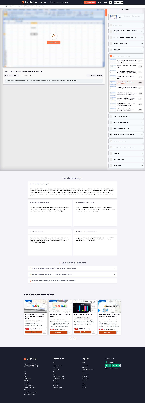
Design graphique (57, 365)
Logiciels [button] (85, 359)
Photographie (56, 383)
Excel (83, 371)
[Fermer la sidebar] (106, 12)
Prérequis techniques (29, 394)
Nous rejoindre (27, 383)
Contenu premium (53, 42)
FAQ (25, 374)
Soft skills (55, 385)
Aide (25, 371)
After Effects (85, 378)
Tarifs (105, 2)
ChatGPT (84, 383)
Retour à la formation (12, 75)
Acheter (34, 332)
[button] (70, 338)
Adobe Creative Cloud (87, 369)
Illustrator (84, 376)
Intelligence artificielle (58, 378)
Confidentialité (27, 378)
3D (53, 371)
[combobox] (66, 2)
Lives (99, 2)
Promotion (90, 2)
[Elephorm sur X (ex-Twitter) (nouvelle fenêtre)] (29, 365)
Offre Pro (26, 380)
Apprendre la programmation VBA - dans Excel (32, 6)
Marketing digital (57, 387)
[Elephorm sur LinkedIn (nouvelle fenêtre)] (36, 365)
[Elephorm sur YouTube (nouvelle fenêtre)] (32, 365)
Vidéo (54, 374)
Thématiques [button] (58, 359)
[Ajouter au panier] (44, 332)
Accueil (9, 6)
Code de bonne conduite (30, 392)
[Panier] (110, 2)
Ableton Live (85, 374)
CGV (25, 376)
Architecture (56, 367)
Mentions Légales (28, 385)
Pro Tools (84, 385)
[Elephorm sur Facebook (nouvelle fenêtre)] (25, 365)
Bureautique (56, 369)
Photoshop (85, 365)
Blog (25, 389)
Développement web (58, 376)
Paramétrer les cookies (30, 387)
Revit (83, 362)
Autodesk (84, 367)
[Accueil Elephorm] (30, 358)
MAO (54, 362)
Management (56, 380)
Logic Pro (84, 380)
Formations (16, 6)
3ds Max (84, 387)
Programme (127, 9)
